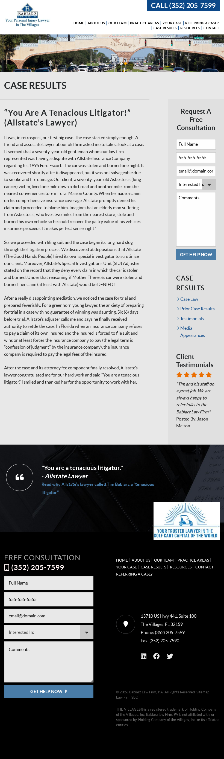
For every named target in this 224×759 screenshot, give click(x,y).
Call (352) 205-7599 (183, 5)
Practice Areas (144, 23)
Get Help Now (196, 254)
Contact (212, 28)
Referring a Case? (134, 574)
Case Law (189, 299)
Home (78, 23)
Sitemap (202, 692)
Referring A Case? (202, 23)
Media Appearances (192, 332)
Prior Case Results (197, 308)
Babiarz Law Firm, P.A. (146, 692)
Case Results (165, 28)
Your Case (172, 23)
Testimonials (192, 318)
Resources (190, 28)
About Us (96, 23)
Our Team (117, 23)
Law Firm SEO (127, 697)
